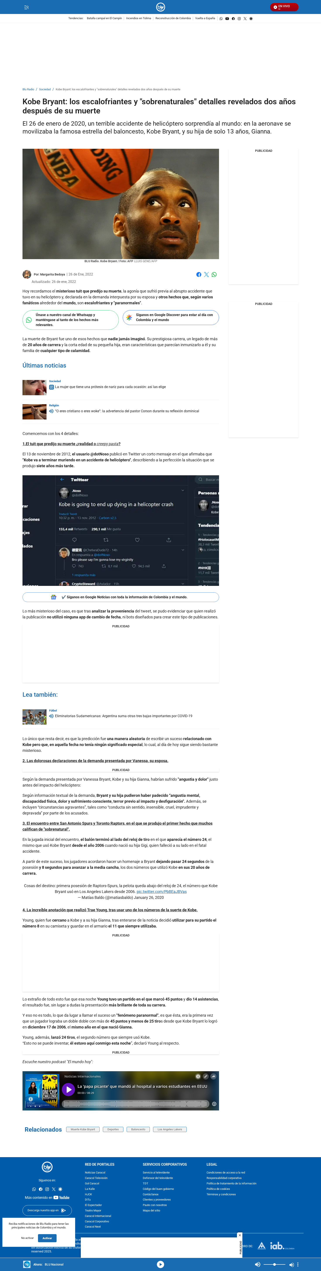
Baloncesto (138, 1129)
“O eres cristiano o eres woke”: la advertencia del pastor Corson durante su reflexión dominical (127, 411)
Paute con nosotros (155, 1205)
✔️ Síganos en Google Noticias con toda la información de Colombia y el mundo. (125, 597)
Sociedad (45, 89)
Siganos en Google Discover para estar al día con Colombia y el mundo (174, 317)
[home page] (160, 7)
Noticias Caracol (95, 1173)
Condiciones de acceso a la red (226, 1173)
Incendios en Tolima (138, 18)
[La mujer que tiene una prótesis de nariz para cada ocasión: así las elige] (34, 387)
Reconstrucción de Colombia (173, 18)
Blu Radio (28, 89)
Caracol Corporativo (97, 1221)
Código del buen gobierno (158, 1189)
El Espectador (93, 1205)
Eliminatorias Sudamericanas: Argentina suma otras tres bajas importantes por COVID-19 (123, 716)
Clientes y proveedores (157, 1200)
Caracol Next (93, 1227)
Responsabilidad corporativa (224, 1178)
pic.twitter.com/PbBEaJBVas (162, 891)
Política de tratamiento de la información (231, 1183)
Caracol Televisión (96, 1178)
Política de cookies (218, 1189)
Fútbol (53, 710)
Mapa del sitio (151, 1210)
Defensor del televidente (158, 1178)
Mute (257, 1264)
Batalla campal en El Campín (104, 18)
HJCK (88, 1194)
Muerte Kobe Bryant (83, 1129)
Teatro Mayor (93, 1210)
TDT (145, 1183)
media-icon (160, 1264)
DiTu (88, 1200)
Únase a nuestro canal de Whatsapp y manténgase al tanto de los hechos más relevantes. (67, 320)
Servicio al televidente (156, 1173)
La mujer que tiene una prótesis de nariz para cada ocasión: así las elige (110, 387)
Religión (54, 405)
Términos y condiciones (221, 1194)
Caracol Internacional (98, 1216)
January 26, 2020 (149, 897)
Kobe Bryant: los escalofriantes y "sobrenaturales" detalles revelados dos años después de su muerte (118, 89)
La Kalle (90, 1189)
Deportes (113, 1129)
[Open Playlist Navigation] (298, 1264)
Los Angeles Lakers (170, 1129)
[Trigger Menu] (26, 7)
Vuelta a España (205, 18)
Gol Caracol (92, 1183)
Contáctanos (151, 1194)
